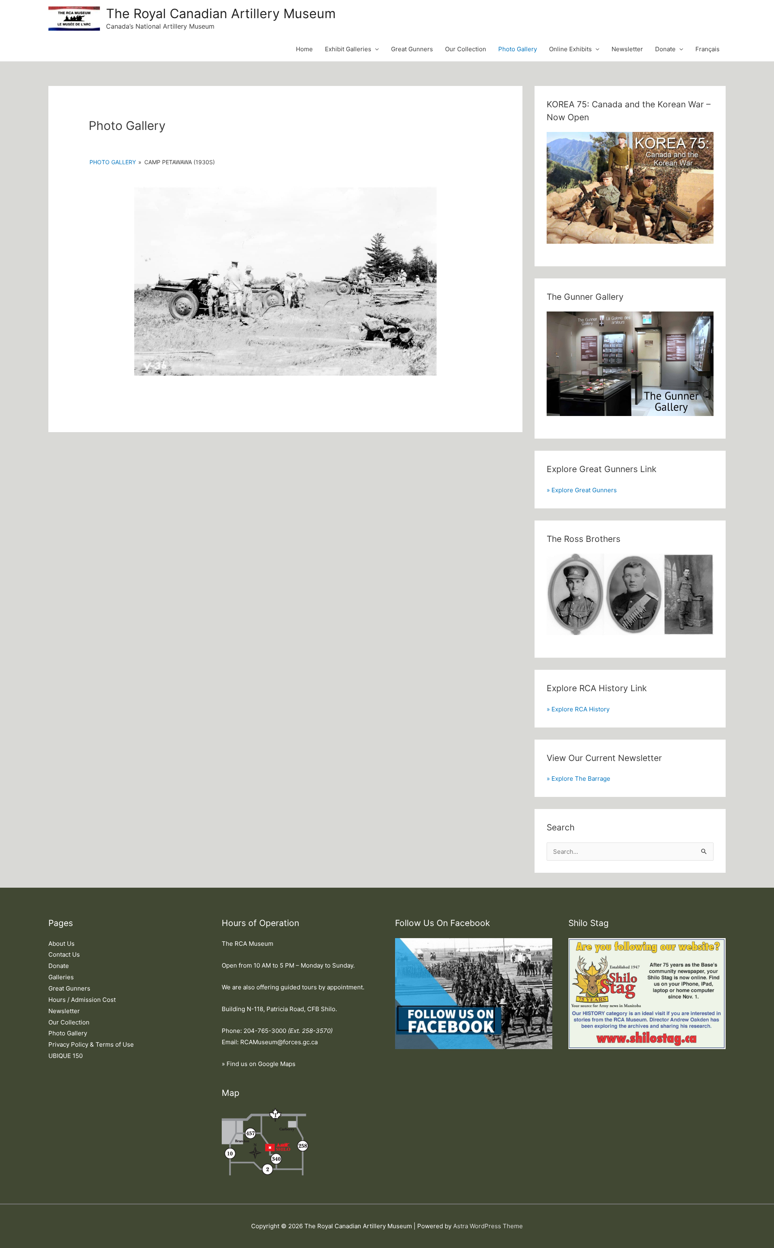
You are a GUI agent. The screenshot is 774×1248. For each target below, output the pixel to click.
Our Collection (465, 49)
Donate (665, 49)
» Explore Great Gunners (582, 490)
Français (707, 49)
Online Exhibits (570, 49)
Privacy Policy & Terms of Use (91, 1044)
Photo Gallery (517, 49)
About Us (61, 943)
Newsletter (627, 49)
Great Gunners (412, 49)
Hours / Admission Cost (82, 999)
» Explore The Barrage (578, 778)
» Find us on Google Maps (258, 1064)
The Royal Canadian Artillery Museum (221, 13)
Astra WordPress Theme (488, 1226)
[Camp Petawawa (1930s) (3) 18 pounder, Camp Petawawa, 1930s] (285, 281)
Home (304, 49)
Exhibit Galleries (348, 49)
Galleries (61, 977)
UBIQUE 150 (65, 1056)
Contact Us (64, 954)
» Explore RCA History (578, 709)
